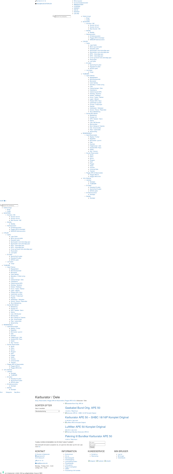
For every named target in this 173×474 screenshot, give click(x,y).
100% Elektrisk (87, 178)
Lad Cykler (93, 61)
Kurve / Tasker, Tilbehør (97, 97)
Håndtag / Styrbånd (95, 94)
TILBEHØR (86, 74)
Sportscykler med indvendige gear (99, 50)
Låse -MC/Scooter (95, 122)
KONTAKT (77, 12)
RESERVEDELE (87, 133)
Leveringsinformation (71, 461)
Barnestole (93, 81)
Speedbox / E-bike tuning (97, 85)
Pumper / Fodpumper (96, 104)
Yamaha (92, 167)
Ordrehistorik (121, 458)
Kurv (1, 392)
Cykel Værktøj (94, 83)
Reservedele (42, 400)
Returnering (94, 456)
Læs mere (75, 420)
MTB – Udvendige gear (96, 56)
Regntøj (92, 106)
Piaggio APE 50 (94, 175)
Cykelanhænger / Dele (96, 88)
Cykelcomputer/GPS (95, 92)
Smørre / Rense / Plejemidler (98, 110)
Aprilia (91, 155)
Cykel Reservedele (91, 135)
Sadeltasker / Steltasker (96, 108)
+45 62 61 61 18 (41, 1)
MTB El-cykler (94, 68)
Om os (67, 456)
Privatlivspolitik (69, 463)
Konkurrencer (69, 454)
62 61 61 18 (39, 460)
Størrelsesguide (69, 458)
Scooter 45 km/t (94, 27)
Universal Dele (94, 169)
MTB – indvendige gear (96, 54)
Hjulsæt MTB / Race (95, 148)
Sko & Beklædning (95, 112)
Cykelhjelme (93, 90)
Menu (18, 392)
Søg (15, 392)
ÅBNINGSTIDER (78, 4)
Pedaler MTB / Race (95, 101)
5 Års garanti (68, 465)
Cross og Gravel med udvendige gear (100, 58)
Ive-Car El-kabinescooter (81, 3)
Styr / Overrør (94, 151)
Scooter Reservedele (92, 153)
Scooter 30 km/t (94, 25)
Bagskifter (93, 139)
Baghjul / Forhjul (94, 137)
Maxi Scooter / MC (95, 29)
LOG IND (76, 13)
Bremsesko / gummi (95, 140)
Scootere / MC (90, 23)
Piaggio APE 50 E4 (95, 176)
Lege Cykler (93, 45)
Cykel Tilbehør (90, 76)
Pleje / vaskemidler (95, 130)
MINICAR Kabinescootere (97, 40)
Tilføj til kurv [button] (74, 411)
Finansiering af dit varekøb (72, 470)
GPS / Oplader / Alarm (96, 119)
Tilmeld (92, 447)
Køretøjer (92, 182)
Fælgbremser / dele (95, 146)
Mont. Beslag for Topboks (97, 126)
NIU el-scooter (78, 1)
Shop (36, 400)
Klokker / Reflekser (95, 95)
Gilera (91, 157)
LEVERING (77, 6)
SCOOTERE (86, 22)
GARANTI (76, 8)
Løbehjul (88, 180)
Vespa (91, 166)
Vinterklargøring (69, 459)
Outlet (88, 20)
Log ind (120, 454)
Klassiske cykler (94, 49)
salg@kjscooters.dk (41, 463)
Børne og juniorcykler (96, 47)
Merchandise (93, 124)
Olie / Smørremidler (95, 128)
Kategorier (9, 392)
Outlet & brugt (87, 16)
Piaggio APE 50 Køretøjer (97, 38)
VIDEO (67, 468)
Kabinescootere (90, 34)
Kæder (92, 149)
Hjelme (92, 121)
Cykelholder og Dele (95, 103)
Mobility (88, 31)
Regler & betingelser (71, 467)
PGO (91, 162)
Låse (91, 86)
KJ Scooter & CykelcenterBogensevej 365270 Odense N (42, 456)
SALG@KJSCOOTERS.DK (44, 4)
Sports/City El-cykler (95, 65)
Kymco (92, 158)
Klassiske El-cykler (95, 67)
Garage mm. (93, 117)
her (39, 446)
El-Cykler (88, 63)
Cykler (88, 43)
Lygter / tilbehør (94, 99)
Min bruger (121, 456)
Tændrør (92, 171)
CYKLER (85, 41)
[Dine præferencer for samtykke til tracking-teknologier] (3, 472)
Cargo (91, 72)
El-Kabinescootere (95, 36)
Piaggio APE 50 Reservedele (94, 173)
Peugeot (92, 160)
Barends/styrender (95, 79)
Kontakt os (94, 454)
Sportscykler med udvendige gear (99, 52)
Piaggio (92, 164)
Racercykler (93, 59)
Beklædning (93, 115)
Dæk (91, 142)
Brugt (87, 18)
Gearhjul (92, 144)
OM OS (76, 10)
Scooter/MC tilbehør (92, 113)
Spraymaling (93, 131)
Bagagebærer (94, 77)
